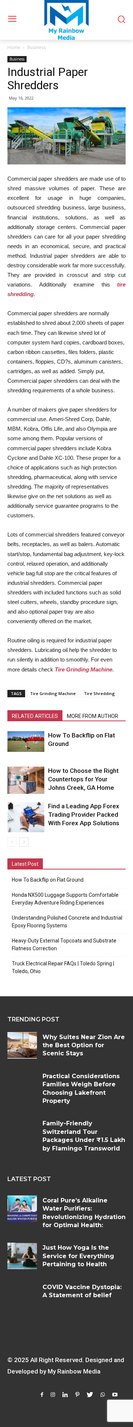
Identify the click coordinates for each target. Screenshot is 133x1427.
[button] (121, 20)
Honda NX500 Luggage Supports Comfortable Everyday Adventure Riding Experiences (65, 899)
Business (36, 47)
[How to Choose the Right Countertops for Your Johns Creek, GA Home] (25, 780)
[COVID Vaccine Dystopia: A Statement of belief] (22, 1295)
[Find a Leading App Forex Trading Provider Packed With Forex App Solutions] (25, 817)
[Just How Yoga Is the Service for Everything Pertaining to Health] (22, 1256)
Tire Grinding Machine (53, 693)
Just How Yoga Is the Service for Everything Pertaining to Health (78, 1256)
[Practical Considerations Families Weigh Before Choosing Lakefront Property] (22, 1084)
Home (13, 47)
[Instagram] (53, 1394)
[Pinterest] (77, 1394)
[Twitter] (90, 1394)
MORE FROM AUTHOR (92, 716)
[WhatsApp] (103, 1394)
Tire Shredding (99, 693)
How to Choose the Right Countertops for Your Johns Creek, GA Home (83, 779)
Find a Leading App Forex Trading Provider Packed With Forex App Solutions (83, 814)
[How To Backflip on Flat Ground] (25, 741)
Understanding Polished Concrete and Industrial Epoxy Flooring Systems (67, 921)
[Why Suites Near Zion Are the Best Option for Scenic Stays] (22, 1045)
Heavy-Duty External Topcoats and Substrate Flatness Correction (64, 944)
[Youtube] (115, 1394)
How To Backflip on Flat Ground (47, 880)
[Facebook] (42, 1394)
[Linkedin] (65, 1394)
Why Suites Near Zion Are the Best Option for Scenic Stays (83, 1045)
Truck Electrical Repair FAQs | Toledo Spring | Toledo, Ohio (63, 967)
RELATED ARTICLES (35, 716)
